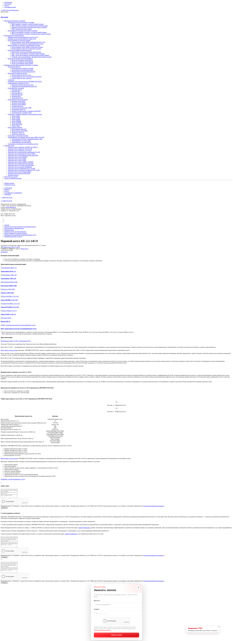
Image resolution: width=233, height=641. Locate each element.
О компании (8, 2)
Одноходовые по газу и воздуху (21, 78)
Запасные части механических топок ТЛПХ (21, 154)
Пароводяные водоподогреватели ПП (23, 71)
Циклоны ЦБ (16, 91)
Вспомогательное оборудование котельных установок (21, 65)
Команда (7, 189)
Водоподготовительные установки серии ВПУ (26, 111)
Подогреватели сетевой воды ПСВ (22, 68)
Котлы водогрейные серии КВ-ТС (22, 60)
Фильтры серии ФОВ (18, 101)
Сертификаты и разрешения (13, 193)
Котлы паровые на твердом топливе (19, 40)
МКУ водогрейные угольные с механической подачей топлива (31, 34)
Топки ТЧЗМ (16, 117)
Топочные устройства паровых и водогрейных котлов (25, 114)
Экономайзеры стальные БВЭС (21, 142)
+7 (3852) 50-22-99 (6, 10)
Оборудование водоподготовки (18, 99)
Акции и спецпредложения (12, 178)
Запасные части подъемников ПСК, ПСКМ (21, 168)
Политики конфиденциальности (102, 630)
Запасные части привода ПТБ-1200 (19, 173)
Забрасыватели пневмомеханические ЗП (24, 86)
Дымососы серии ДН (18, 134)
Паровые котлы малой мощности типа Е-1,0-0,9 (23, 37)
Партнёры (7, 194)
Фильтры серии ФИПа (19, 103)
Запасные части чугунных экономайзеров (21, 165)
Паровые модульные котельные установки (21, 22)
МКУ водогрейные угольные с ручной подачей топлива (29, 32)
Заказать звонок (9, 183)
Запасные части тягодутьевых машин (19, 172)
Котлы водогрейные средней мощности (20, 58)
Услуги (6, 5)
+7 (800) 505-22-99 (6, 197)
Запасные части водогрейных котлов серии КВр (23, 155)
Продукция (7, 4)
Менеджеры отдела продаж (9, 350)
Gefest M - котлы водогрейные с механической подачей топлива (31, 57)
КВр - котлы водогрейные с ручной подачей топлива (28, 53)
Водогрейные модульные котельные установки (22, 30)
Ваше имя (97, 600)
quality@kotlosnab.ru (84, 527)
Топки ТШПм (16, 119)
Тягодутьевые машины (15, 127)
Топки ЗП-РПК (16, 122)
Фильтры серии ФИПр (19, 104)
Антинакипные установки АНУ (22, 112)
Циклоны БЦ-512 (17, 93)
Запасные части (9, 145)
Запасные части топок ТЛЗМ (17, 160)
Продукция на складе (11, 176)
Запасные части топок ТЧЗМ (17, 158)
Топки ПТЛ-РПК (17, 124)
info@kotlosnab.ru (10, 207)
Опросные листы (9, 185)
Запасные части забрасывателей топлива (20, 163)
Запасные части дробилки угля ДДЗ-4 (19, 150)
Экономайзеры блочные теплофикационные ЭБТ (27, 139)
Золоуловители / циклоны (16, 88)
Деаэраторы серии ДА (18, 109)
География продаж (10, 7)
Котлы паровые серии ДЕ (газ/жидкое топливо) (26, 48)
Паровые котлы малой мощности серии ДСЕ (22, 39)
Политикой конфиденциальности (153, 506)
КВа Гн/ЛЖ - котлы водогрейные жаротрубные (26, 52)
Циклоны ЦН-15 (17, 89)
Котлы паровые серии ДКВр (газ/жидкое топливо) (27, 47)
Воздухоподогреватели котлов (17, 73)
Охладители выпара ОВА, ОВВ (21, 108)
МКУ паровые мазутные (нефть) (22, 29)
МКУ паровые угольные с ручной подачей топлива (28, 24)
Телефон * (97, 609)
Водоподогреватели (14, 66)
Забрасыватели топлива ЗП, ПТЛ (18, 83)
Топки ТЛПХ (16, 126)
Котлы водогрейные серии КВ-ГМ (22, 62)
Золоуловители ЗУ (17, 98)
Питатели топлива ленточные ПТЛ (22, 85)
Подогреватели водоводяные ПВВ (22, 70)
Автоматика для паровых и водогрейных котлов (23, 144)
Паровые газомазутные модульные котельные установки (29, 27)
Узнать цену (24, 248)
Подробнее (4, 252)
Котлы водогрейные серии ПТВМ (22, 63)
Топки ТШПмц (16, 121)
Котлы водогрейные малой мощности (19, 50)
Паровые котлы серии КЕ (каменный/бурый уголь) (27, 44)
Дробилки (11, 80)
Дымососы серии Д (18, 132)
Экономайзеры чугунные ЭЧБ (21, 140)
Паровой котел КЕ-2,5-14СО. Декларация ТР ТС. (16, 341)
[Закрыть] (138, 587)
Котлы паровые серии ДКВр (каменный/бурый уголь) (28, 42)
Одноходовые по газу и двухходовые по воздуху (27, 76)
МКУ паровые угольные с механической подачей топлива (30, 25)
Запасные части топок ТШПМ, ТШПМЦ (20, 162)
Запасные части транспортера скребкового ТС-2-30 (24, 152)
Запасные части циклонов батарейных (20, 167)
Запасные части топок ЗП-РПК (17, 157)
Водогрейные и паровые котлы (14, 35)
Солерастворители (17, 106)
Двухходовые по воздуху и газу (21, 75)
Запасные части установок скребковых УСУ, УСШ (23, 170)
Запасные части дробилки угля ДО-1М (20, 149)
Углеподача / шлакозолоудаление (18, 135)
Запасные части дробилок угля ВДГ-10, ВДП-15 (23, 147)
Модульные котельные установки (14, 21)
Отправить (4, 507)
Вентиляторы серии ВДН (19, 131)
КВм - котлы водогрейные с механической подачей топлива (30, 55)
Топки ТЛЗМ (16, 116)
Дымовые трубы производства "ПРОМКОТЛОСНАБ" (25, 81)
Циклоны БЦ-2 (16, 96)
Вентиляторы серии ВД (19, 129)
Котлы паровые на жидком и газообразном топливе (24, 45)
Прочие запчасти (13, 175)
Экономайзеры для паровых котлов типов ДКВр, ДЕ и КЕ (26, 137)
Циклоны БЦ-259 (17, 94)
